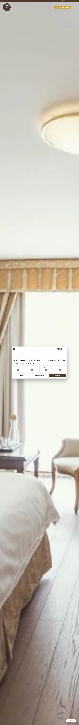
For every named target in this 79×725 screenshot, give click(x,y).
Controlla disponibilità (63, 7)
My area (66, 1)
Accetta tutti (57, 375)
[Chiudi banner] (65, 348)
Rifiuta (21, 375)
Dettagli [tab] (39, 352)
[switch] (32, 370)
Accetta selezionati (39, 375)
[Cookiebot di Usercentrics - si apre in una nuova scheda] (56, 349)
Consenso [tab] (21, 352)
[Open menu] (75, 7)
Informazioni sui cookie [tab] (58, 352)
